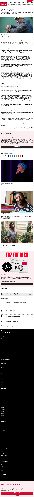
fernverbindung (3, 409)
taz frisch (2, 426)
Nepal (1, 361)
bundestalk (2, 407)
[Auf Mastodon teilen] (10, 156)
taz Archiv (2, 457)
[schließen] (32, 482)
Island (1, 365)
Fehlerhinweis (11, 153)
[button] (33, 1)
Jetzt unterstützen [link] (17, 146)
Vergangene (2, 442)
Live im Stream (3, 440)
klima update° (2, 411)
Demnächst (2, 436)
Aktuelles (2, 376)
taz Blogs (2, 451)
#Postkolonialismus (9, 150)
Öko (1, 340)
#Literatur (5, 150)
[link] (13, 4)
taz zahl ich (2, 428)
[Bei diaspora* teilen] (18, 156)
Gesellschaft (2, 342)
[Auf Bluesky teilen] (12, 156)
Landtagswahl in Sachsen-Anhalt (5, 359)
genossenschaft (3, 392)
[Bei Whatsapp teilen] (16, 156)
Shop (1, 468)
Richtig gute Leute (3, 367)
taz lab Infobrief (3, 430)
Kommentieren (6, 153)
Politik (1, 338)
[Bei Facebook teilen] (14, 156)
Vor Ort (2, 438)
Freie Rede (2, 415)
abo (1, 390)
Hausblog (2, 378)
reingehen (2, 417)
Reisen (1, 464)
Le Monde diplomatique (4, 455)
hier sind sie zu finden (28, 294)
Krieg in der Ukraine (3, 363)
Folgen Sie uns (2, 332)
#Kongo (14, 150)
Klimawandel (2, 369)
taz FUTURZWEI (3, 453)
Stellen (2, 382)
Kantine (2, 466)
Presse (2, 384)
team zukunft (2, 424)
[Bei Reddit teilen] (20, 156)
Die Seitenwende (3, 380)
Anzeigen (2, 470)
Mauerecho (2, 413)
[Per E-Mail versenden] (8, 156)
